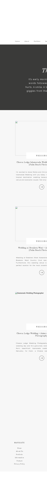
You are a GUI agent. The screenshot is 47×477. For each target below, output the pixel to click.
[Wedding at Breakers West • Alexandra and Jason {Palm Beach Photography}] (41, 272)
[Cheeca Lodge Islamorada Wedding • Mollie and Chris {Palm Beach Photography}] (41, 187)
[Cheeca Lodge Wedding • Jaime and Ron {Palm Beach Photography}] (41, 358)
